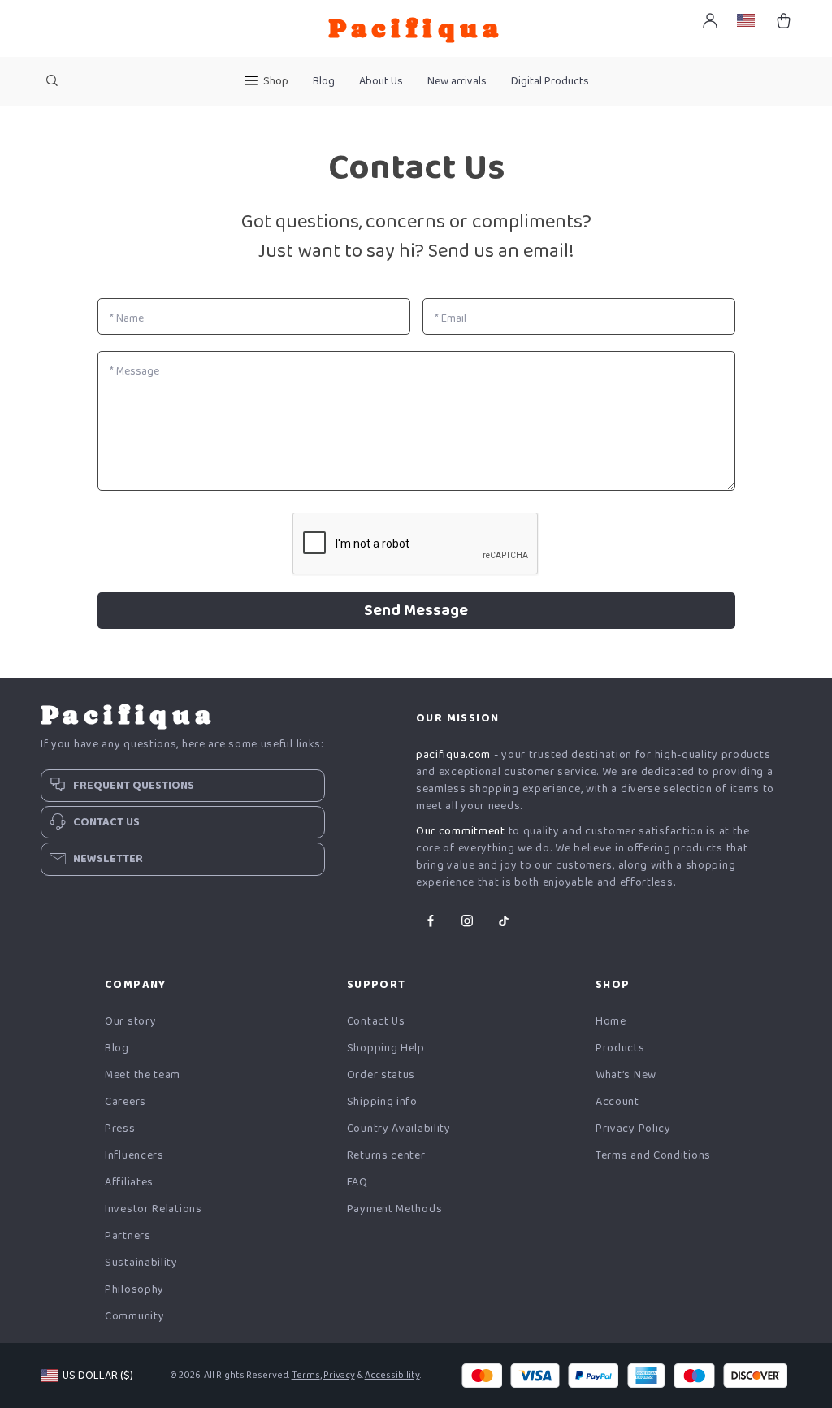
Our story (130, 1021)
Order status (381, 1075)
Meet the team (142, 1075)
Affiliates (129, 1182)
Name (127, 318)
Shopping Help (386, 1048)
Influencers (134, 1155)
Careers (125, 1102)
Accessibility (392, 1375)
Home (611, 1021)
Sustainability (141, 1263)
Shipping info (382, 1102)
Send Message (416, 610)
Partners (128, 1236)
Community (134, 1316)
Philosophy (134, 1289)
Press (120, 1128)
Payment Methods (395, 1209)
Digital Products (550, 81)
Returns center (386, 1155)
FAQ (357, 1182)
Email (450, 318)
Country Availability (399, 1128)
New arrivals (457, 81)
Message (134, 371)
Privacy (339, 1375)
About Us (381, 81)
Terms (306, 1375)
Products (620, 1048)
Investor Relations (153, 1209)
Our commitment (460, 831)
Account (617, 1102)
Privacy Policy (633, 1128)
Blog (324, 81)
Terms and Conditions (653, 1155)
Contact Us (376, 1021)
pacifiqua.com (453, 755)
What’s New (626, 1075)
